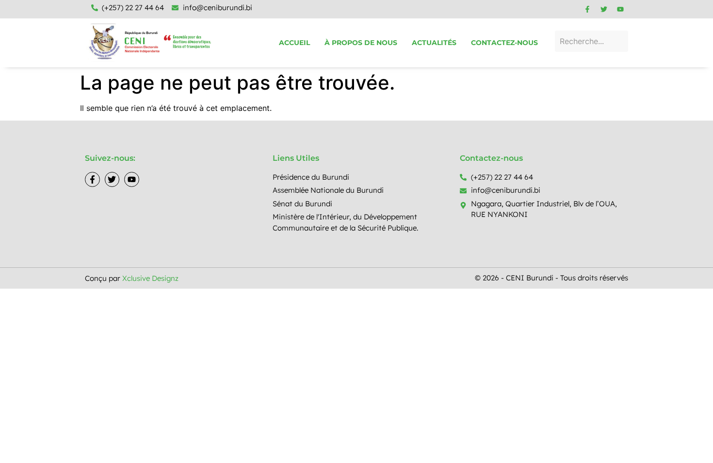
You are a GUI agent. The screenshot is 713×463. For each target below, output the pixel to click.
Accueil (294, 42)
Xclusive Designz (150, 278)
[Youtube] (620, 9)
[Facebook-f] (587, 9)
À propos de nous (360, 42)
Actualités (434, 42)
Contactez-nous (504, 42)
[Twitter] (604, 9)
